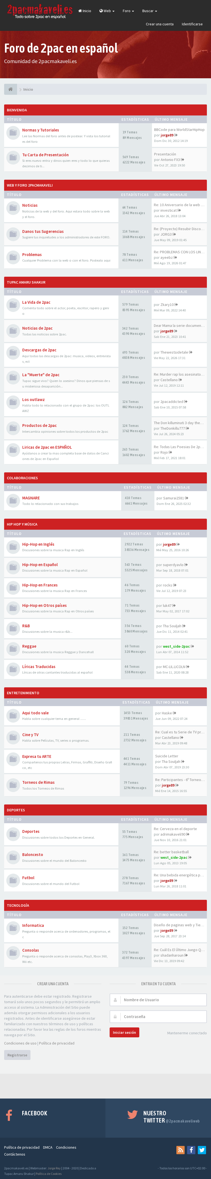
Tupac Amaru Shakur (26, 282)
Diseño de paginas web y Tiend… (181, 924)
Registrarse (17, 1055)
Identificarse (192, 23)
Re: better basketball (171, 851)
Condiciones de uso (20, 1043)
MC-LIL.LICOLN (174, 666)
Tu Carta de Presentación (45, 154)
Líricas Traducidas (38, 666)
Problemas (32, 254)
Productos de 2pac (39, 425)
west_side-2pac (176, 646)
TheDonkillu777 (172, 428)
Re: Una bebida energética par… (180, 875)
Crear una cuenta (160, 23)
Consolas (30, 950)
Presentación (165, 154)
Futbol (28, 877)
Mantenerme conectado (187, 1032)
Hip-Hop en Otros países (44, 605)
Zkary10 (167, 304)
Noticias (30, 205)
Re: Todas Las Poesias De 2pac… (181, 446)
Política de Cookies (49, 1174)
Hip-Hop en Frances (40, 585)
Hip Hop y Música (22, 524)
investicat (168, 210)
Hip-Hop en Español (40, 564)
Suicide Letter (166, 755)
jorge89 (167, 135)
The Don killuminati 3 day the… (179, 422)
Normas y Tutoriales (40, 130)
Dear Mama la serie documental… (181, 325)
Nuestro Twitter (171, 1117)
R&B (26, 625)
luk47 (167, 605)
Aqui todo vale (35, 712)
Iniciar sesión (124, 1032)
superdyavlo (173, 564)
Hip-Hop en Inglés (38, 544)
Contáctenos (14, 1154)
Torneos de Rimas (38, 782)
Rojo (164, 452)
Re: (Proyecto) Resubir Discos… (180, 228)
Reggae (29, 646)
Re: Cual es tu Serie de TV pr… (179, 732)
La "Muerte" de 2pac (40, 374)
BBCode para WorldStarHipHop (179, 129)
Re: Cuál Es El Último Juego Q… (179, 949)
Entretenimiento (23, 692)
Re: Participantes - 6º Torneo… (180, 779)
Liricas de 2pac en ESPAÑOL (47, 447)
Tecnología (18, 905)
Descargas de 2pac (39, 349)
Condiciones (66, 1147)
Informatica (33, 925)
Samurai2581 (173, 498)
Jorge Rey (54, 1168)
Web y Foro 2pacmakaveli (30, 185)
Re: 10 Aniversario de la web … (179, 204)
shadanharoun (172, 955)
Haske (167, 712)
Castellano (169, 379)
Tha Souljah (172, 625)
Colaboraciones (22, 477)
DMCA (47, 1147)
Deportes (16, 809)
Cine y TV (30, 734)
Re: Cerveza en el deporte (175, 828)
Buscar (148, 10)
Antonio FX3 (170, 159)
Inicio (86, 10)
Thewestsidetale (174, 352)
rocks (167, 585)
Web (107, 10)
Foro (127, 10)
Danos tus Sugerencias (43, 231)
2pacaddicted (171, 401)
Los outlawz (33, 399)
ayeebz (166, 257)
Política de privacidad (56, 1043)
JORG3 (166, 234)
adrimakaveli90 (172, 834)
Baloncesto (32, 854)
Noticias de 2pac (37, 328)
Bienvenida (17, 109)
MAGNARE (31, 497)
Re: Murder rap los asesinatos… (180, 374)
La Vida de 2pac (36, 302)
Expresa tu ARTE (36, 756)
